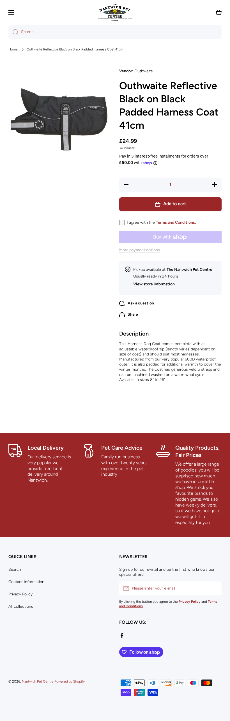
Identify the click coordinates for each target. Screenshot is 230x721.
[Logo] (115, 12)
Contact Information (26, 581)
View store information (154, 284)
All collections (20, 606)
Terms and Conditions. (176, 222)
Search (14, 569)
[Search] (13, 32)
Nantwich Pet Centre (38, 681)
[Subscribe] (215, 588)
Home (13, 49)
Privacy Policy (20, 594)
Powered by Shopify (69, 681)
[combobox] (115, 32)
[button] (219, 12)
